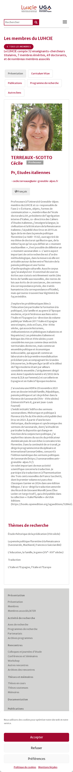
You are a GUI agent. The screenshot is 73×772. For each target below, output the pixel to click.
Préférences (36, 759)
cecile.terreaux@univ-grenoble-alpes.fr (35, 181)
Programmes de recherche (22, 629)
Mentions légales (47, 767)
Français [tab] (22, 191)
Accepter (36, 737)
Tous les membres (20, 46)
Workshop (14, 660)
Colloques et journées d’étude (25, 651)
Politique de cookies (25, 767)
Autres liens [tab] (14, 92)
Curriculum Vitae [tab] (40, 73)
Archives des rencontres (21, 669)
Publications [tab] (15, 83)
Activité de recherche (21, 618)
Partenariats (15, 633)
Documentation (18, 699)
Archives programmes (20, 638)
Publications (16, 708)
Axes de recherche (18, 624)
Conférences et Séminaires (23, 656)
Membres (13, 606)
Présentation (16, 595)
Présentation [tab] (15, 73)
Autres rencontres (18, 665)
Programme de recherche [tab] (44, 83)
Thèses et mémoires (20, 677)
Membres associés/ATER (22, 610)
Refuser (36, 748)
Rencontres (15, 645)
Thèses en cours (17, 683)
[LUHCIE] (36, 8)
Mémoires (13, 692)
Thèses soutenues (18, 687)
